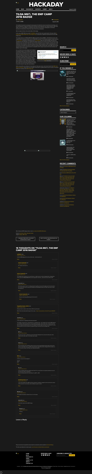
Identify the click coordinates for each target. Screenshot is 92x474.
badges (20, 234)
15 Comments (56, 19)
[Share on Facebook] (16, 21)
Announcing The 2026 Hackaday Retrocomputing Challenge (70, 149)
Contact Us (29, 463)
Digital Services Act (67, 466)
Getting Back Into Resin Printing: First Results (71, 100)
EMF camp (25, 234)
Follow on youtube (64, 57)
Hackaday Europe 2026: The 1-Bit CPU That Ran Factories (70, 79)
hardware (22, 233)
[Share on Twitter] (18, 21)
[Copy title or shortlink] (22, 21)
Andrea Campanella (22, 262)
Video (27, 458)
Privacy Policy (55, 466)
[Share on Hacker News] (19, 21)
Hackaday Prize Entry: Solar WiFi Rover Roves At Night (25, 239)
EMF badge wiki (30, 68)
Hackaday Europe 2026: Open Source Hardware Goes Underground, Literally (70, 87)
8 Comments (70, 138)
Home (17, 9)
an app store (19, 40)
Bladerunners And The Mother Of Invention (70, 94)
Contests (38, 9)
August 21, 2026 (72, 9)
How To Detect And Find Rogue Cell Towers (48, 239)
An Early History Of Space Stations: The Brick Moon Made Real (71, 73)
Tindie (45, 60)
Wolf (18, 355)
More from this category (64, 105)
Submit (45, 9)
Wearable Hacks (30, 233)
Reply (18, 259)
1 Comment (70, 127)
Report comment (54, 259)
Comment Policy (50, 444)
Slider (25, 233)
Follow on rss (66, 57)
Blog (22, 9)
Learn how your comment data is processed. (40, 447)
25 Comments (70, 103)
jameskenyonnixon (22, 379)
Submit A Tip (29, 460)
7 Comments (70, 91)
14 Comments (70, 152)
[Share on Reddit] (21, 21)
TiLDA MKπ (33, 33)
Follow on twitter (62, 57)
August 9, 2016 (56, 21)
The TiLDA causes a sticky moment (44, 59)
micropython (37, 40)
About (51, 9)
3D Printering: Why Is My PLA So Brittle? (70, 141)
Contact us (68, 57)
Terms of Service (60, 466)
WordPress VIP (48, 468)
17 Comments (70, 76)
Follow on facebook (60, 57)
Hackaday (46, 4)
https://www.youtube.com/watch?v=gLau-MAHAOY (45, 310)
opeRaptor (19, 254)
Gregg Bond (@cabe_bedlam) (23, 306)
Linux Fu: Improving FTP (71, 155)
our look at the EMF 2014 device (39, 231)
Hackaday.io (29, 9)
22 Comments (70, 82)
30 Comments (70, 97)
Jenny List (20, 19)
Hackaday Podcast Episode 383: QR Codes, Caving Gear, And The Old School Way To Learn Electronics (71, 122)
